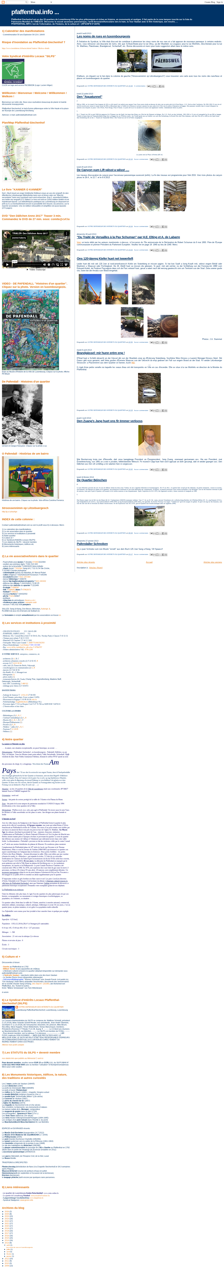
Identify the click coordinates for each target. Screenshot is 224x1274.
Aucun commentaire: (141, 159)
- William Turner (8, 969)
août (8, 1245)
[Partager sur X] (157, 86)
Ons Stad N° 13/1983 (41, 984)
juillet (9, 1249)
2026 (7, 1211)
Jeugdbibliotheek (22, 702)
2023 (7, 1219)
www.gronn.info (26, 1200)
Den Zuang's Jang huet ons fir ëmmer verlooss (109, 421)
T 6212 (12, 596)
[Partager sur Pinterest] (163, 86)
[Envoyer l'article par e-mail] (148, 86)
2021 (7, 1223)
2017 (7, 1233)
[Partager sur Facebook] (160, 86)
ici (60, 615)
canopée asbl (31, 602)
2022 (7, 1221)
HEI (133, 363)
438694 (11, 590)
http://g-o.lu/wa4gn (9, 512)
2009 (7, 1266)
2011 (7, 1261)
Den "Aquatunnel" (89, 96)
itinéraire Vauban (11, 975)
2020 (7, 1226)
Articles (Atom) (96, 568)
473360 (35, 562)
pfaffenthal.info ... (35, 12)
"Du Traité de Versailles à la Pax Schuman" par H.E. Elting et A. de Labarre (128, 237)
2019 (7, 1228)
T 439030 (15, 587)
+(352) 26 (24, 695)
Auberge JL (46, 609)
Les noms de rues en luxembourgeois (103, 36)
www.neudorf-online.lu (40, 1195)
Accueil (149, 562)
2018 (7, 1231)
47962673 (26, 590)
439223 (14, 592)
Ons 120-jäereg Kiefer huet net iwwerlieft (105, 258)
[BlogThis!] (154, 86)
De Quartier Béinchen (92, 480)
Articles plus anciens (213, 562)
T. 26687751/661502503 (35, 643)
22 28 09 (15, 729)
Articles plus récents (86, 562)
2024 (7, 1216)
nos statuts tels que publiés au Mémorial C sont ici (22, 1058)
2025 (7, 1214)
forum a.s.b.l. (30, 600)
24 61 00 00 (17, 663)
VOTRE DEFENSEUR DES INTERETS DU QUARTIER (41, 1007)
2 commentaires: (140, 86)
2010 (7, 1263)
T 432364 (18, 568)
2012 (7, 1259)
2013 (7, 1243)
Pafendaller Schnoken (92, 543)
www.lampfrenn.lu (36, 1198)
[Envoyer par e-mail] (151, 86)
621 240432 (41, 581)
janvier (9, 1256)
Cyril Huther (24, 645)
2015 (7, 1238)
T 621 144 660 (24, 577)
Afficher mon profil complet (13, 1045)
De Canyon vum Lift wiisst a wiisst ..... (103, 170)
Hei (78, 549)
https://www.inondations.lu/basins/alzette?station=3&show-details (25, 48)
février (9, 1254)
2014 (7, 1240)
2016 (7, 1236)
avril (8, 1252)
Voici (79, 242)
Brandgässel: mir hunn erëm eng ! (101, 353)
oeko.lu (34, 699)
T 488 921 (24, 684)
